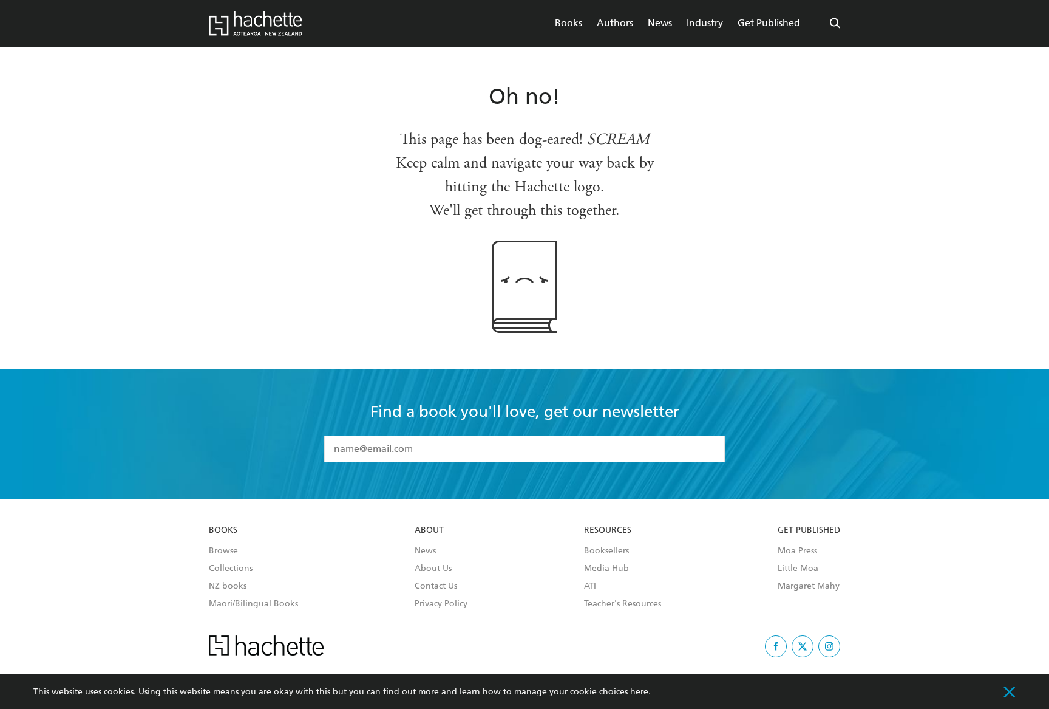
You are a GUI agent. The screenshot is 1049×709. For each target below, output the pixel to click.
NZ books (227, 586)
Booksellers (606, 551)
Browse (223, 551)
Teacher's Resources (622, 604)
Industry (705, 23)
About (429, 530)
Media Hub (606, 568)
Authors (615, 23)
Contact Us (436, 586)
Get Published (769, 23)
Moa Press (797, 551)
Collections (231, 568)
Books (568, 23)
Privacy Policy (441, 604)
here (639, 692)
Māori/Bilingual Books (253, 604)
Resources (607, 530)
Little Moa (798, 568)
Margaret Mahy (809, 586)
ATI (590, 586)
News (660, 23)
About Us (433, 568)
